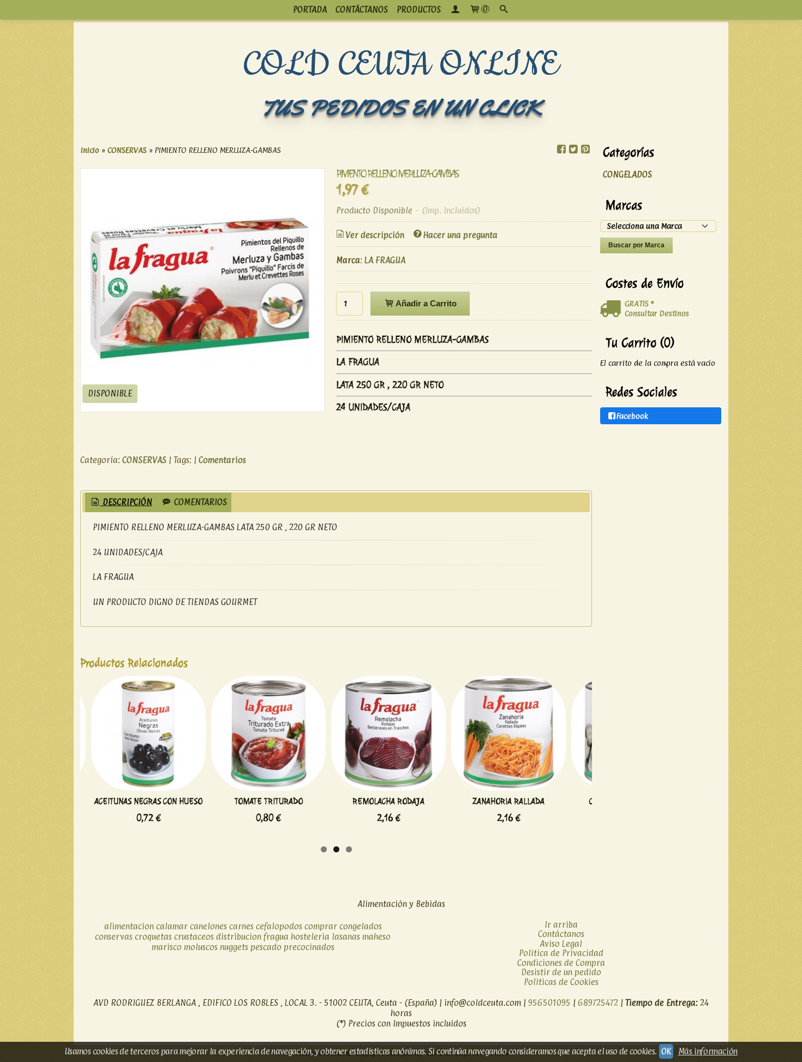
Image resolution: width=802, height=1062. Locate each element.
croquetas (153, 937)
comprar (320, 926)
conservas (114, 937)
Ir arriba (561, 924)
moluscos (201, 947)
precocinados (309, 947)
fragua (276, 937)
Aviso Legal (561, 944)
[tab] (121, 503)
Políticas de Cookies (561, 982)
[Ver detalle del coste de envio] (612, 309)
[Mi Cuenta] (455, 10)
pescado (266, 947)
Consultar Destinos (657, 313)
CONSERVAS (144, 460)
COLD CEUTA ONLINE (401, 65)
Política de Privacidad (561, 953)
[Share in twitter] (573, 149)
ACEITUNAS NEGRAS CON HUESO (148, 801)
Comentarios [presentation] (199, 502)
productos (419, 9)
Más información (708, 1051)
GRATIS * (639, 303)
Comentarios (222, 460)
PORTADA (310, 9)
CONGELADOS (627, 174)
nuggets (234, 947)
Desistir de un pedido (561, 972)
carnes (241, 926)
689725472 (598, 1003)
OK (666, 1051)
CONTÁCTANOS (362, 9)
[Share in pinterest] (585, 149)
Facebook (632, 415)
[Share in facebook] (561, 149)
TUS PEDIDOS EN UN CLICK (401, 108)
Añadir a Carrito (425, 303)
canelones (208, 926)
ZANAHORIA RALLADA (508, 801)
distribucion (238, 937)
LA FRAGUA (384, 260)
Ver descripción (374, 235)
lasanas (346, 937)
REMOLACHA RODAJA (388, 801)
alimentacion (129, 926)
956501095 (549, 1003)
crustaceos (194, 937)
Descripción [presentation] (126, 502)
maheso (376, 937)
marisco (167, 947)
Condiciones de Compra (561, 963)
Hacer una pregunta (460, 235)
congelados (360, 926)
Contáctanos (561, 934)
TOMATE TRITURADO (269, 801)
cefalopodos (279, 926)
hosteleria (310, 937)
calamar (172, 926)
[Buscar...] (503, 10)
